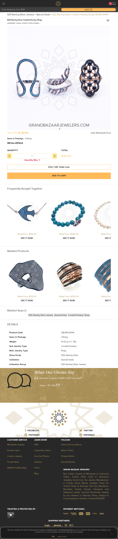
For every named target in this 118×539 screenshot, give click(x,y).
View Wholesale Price (101, 133)
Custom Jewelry (14, 456)
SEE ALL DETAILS (15, 143)
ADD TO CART (59, 175)
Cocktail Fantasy (76, 315)
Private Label (13, 450)
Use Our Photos (41, 456)
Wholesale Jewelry (15, 444)
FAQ (36, 444)
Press (36, 467)
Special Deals (60, 315)
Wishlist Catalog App (17, 467)
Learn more (61, 536)
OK (53, 536)
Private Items (13, 462)
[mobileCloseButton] (3, 4)
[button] (114, 3)
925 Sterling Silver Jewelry (40, 315)
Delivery (38, 462)
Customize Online (42, 450)
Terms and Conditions (71, 444)
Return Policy (67, 450)
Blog (36, 473)
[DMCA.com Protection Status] (10, 515)
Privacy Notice (67, 456)
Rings (87, 315)
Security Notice (68, 462)
